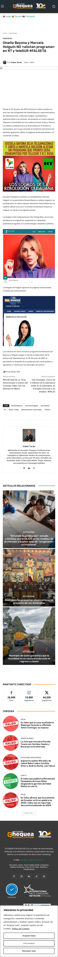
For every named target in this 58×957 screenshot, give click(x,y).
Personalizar (29, 943)
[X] (34, 467)
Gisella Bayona (16, 406)
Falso (23, 719)
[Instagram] (21, 876)
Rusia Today (13, 409)
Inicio (5, 33)
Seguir (29, 691)
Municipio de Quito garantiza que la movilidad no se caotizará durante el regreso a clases (29, 658)
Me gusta (11, 691)
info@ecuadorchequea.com (32, 860)
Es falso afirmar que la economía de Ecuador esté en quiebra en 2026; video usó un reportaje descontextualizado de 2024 (37, 801)
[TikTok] (36, 876)
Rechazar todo (29, 951)
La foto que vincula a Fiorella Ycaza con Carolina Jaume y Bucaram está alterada (35, 744)
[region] (29, 931)
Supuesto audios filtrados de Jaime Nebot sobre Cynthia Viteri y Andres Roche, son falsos (38, 763)
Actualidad (28, 532)
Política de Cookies (20, 928)
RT (5, 409)
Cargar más (28, 813)
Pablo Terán (16, 62)
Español (18, 16)
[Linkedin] (29, 467)
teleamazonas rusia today (31, 409)
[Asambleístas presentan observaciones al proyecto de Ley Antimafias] (29, 577)
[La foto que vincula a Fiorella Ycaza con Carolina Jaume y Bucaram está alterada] (11, 743)
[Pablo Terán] (5, 62)
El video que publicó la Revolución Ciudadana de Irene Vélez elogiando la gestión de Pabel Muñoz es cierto (38, 782)
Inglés (8, 16)
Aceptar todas (29, 935)
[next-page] (9, 670)
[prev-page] (4, 670)
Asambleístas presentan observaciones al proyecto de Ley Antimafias (29, 601)
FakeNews (13, 33)
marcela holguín (31, 406)
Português (30, 16)
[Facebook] (24, 467)
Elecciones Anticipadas (31, 757)
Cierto (23, 775)
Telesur (47, 409)
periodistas (45, 406)
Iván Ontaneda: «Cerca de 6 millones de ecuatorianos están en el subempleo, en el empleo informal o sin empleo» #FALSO (42, 386)
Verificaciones (27, 738)
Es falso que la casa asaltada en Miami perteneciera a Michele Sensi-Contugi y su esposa (37, 725)
